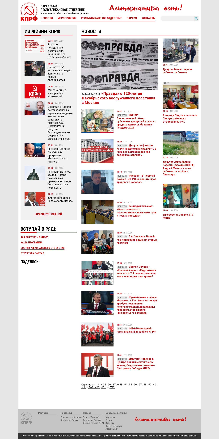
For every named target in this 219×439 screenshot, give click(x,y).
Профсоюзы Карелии (71, 417)
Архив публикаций (48, 214)
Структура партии (32, 253)
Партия (132, 18)
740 (112, 387)
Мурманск (110, 417)
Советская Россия (92, 420)
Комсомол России (69, 420)
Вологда (109, 423)
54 (126, 384)
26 (109, 384)
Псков (108, 420)
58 (145, 384)
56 (135, 384)
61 (83, 387)
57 (140, 384)
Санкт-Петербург (113, 426)
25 (104, 384)
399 (91, 387)
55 (130, 384)
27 (114, 384)
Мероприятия (67, 18)
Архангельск (111, 429)
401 (103, 387)
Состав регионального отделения (42, 247)
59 (150, 384)
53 (121, 384)
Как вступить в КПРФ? (34, 237)
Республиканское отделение (101, 18)
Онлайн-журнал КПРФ (93, 423)
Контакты (148, 18)
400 (97, 387)
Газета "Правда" (91, 417)
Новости (47, 18)
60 (154, 384)
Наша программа (31, 242)
